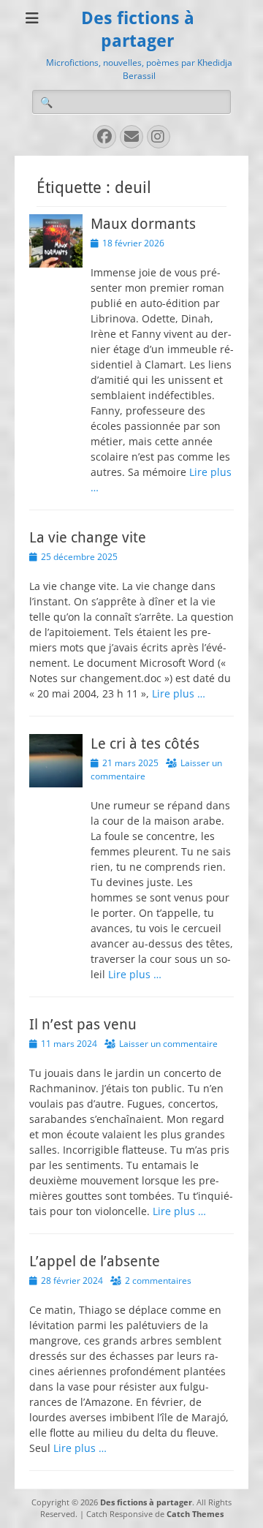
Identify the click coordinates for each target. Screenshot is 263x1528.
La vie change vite (87, 537)
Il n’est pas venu (83, 1024)
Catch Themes (195, 1513)
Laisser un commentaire (168, 1043)
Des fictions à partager (146, 1502)
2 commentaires (158, 1280)
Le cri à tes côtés (145, 743)
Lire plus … (178, 693)
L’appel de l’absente (94, 1261)
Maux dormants (143, 223)
